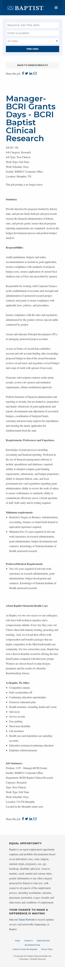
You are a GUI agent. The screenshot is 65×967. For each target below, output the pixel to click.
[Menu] (56, 7)
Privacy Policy (47, 949)
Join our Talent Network (22, 919)
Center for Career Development (24, 949)
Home (17, 940)
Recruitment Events (32, 944)
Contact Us (28, 940)
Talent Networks (43, 940)
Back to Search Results (32, 65)
